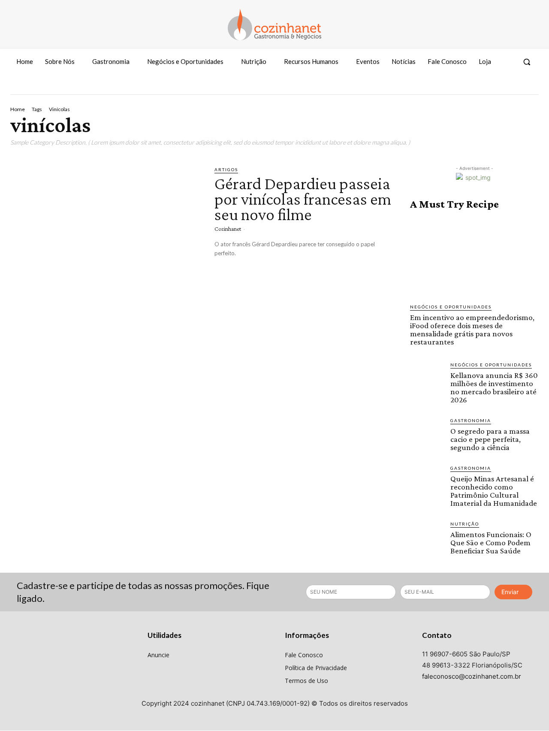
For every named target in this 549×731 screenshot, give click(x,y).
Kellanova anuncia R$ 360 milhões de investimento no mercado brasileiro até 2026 (494, 387)
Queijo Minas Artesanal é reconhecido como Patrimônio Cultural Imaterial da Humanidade (493, 490)
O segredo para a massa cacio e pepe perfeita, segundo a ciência (490, 439)
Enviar (510, 591)
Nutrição (464, 523)
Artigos (226, 169)
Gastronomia (470, 420)
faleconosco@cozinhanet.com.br (471, 676)
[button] (527, 62)
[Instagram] (515, 86)
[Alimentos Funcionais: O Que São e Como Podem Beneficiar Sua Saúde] (426, 537)
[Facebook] (499, 86)
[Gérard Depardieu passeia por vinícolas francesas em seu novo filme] (106, 221)
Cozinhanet (227, 228)
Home (17, 109)
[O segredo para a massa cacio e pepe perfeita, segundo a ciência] (426, 433)
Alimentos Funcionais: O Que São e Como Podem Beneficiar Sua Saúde (490, 542)
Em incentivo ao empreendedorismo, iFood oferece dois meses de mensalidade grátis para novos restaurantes (472, 329)
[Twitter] (531, 86)
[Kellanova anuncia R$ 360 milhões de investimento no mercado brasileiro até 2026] (426, 378)
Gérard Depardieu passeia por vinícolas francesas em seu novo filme (302, 199)
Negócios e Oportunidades (451, 306)
